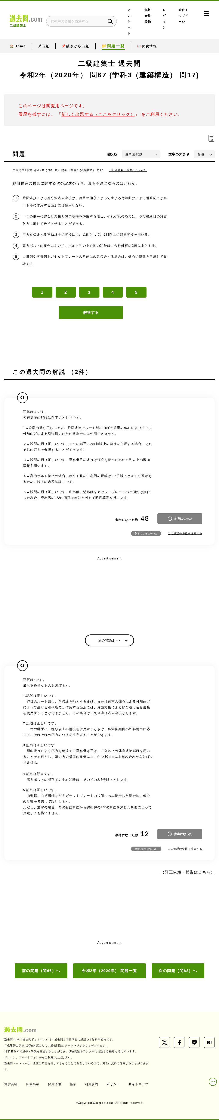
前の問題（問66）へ (41, 971)
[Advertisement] (109, 592)
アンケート (129, 21)
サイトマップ (138, 1084)
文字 (179, 154)
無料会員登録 (148, 15)
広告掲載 (32, 1084)
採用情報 (54, 1084)
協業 (73, 1084)
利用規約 (91, 1084)
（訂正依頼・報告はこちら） (128, 170)
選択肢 (112, 154)
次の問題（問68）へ (178, 971)
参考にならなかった (146, 533)
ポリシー (113, 1084)
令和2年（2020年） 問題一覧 (109, 971)
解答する (91, 312)
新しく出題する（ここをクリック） (98, 114)
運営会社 (11, 1084)
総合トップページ (184, 15)
